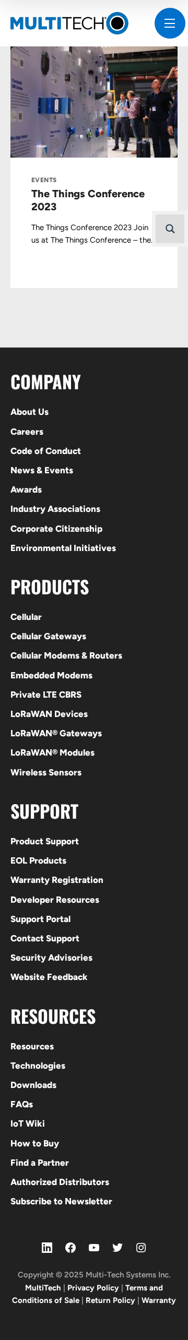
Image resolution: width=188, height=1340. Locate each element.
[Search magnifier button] (170, 228)
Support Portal (40, 919)
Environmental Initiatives (63, 548)
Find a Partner (39, 1162)
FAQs (21, 1104)
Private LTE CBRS (45, 694)
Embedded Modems (51, 675)
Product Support (44, 841)
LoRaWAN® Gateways (56, 733)
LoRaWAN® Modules (52, 752)
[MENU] (170, 23)
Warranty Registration (56, 880)
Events (44, 180)
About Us (29, 411)
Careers (26, 431)
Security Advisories (51, 957)
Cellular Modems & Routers (66, 655)
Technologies (37, 1065)
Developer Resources (54, 899)
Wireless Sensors (45, 772)
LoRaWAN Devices (49, 714)
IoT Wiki (27, 1123)
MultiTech (43, 1288)
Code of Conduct (45, 451)
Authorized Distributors (59, 1182)
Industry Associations (55, 509)
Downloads (33, 1085)
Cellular (26, 617)
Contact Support (44, 938)
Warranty (159, 1300)
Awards (26, 489)
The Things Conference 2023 (88, 200)
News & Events (41, 470)
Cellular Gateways (48, 636)
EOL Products (38, 860)
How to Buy (34, 1143)
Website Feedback (49, 977)
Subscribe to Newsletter (61, 1201)
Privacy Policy (93, 1288)
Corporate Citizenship (56, 528)
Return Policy (110, 1300)
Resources (32, 1046)
